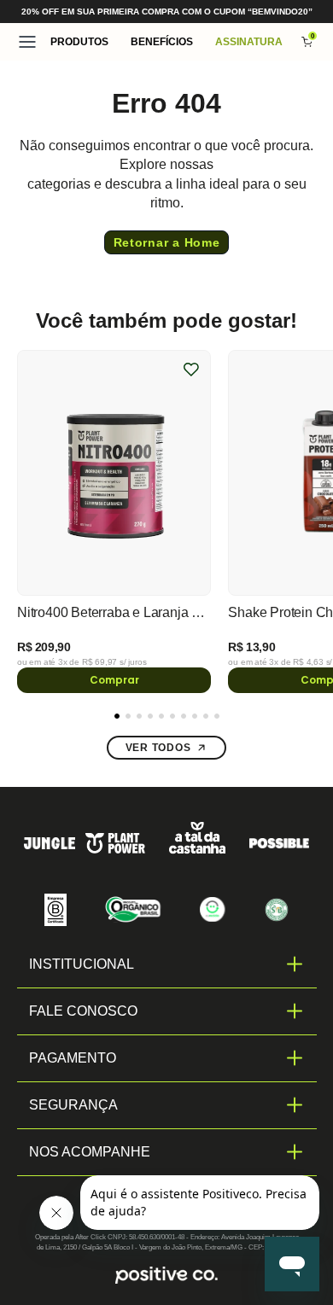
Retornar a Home (167, 242)
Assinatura (249, 42)
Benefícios (162, 42)
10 (216, 716)
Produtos (79, 42)
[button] (79, 42)
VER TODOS (158, 748)
